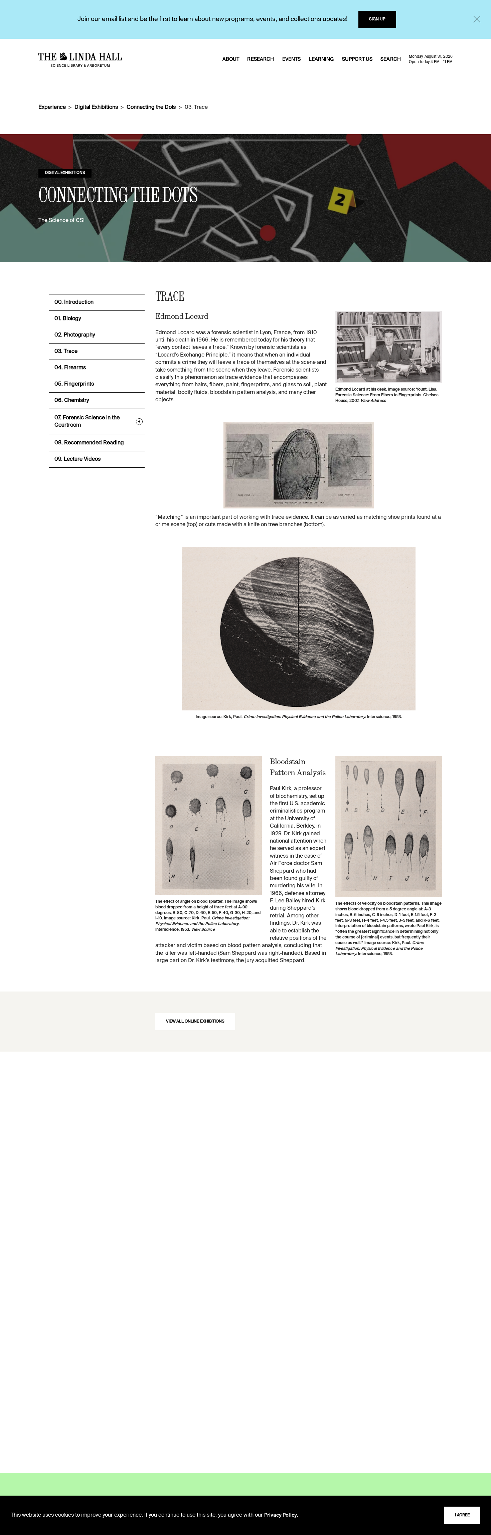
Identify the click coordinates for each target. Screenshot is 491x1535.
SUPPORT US (357, 59)
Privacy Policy (280, 1515)
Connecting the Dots (151, 107)
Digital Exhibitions (96, 107)
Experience (51, 107)
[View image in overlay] (388, 347)
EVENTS (291, 59)
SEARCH (390, 59)
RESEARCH (260, 59)
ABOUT (230, 59)
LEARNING (321, 59)
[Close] (477, 19)
